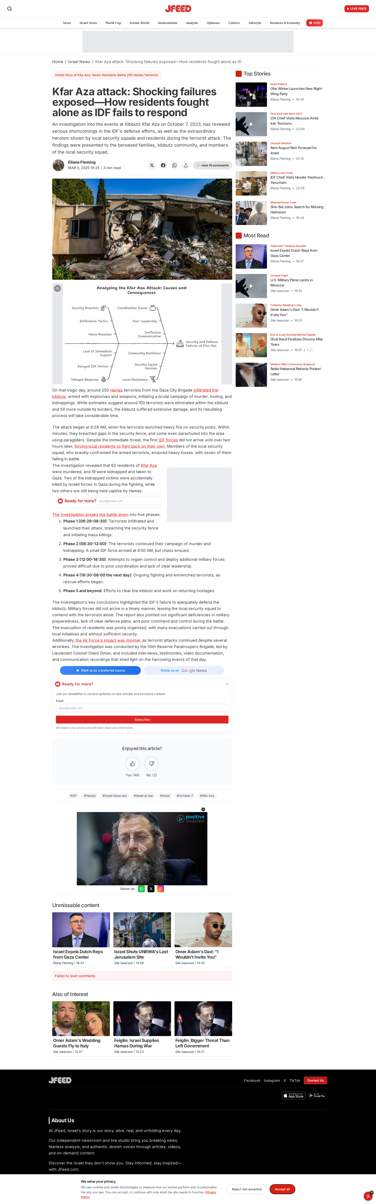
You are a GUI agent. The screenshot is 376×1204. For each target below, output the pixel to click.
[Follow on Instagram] (160, 888)
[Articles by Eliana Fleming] (58, 165)
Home (57, 61)
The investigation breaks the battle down (90, 514)
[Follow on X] (151, 888)
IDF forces (168, 440)
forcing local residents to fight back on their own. (120, 446)
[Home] (178, 9)
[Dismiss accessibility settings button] (371, 1193)
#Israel (165, 795)
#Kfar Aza (207, 795)
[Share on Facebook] (163, 165)
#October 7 (185, 795)
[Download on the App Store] (293, 1095)
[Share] (186, 165)
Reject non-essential (247, 1189)
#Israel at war (143, 795)
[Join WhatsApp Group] (141, 888)
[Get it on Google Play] (317, 1095)
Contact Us (315, 1080)
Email (59, 701)
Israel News (79, 61)
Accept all (282, 1189)
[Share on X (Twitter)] (152, 165)
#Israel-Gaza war (114, 795)
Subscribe (142, 719)
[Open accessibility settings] (368, 1196)
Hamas (116, 390)
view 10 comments (215, 165)
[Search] (9, 8)
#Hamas (90, 795)
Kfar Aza (149, 465)
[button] (142, 333)
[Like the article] (132, 764)
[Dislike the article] (152, 764)
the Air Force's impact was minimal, (108, 640)
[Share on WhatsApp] (174, 165)
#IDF (73, 795)
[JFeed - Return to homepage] (60, 1080)
